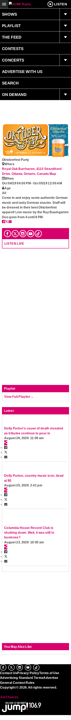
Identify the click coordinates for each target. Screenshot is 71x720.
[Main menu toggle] (4, 4)
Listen (60, 4)
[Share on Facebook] (3, 221)
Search (10, 83)
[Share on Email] (10, 221)
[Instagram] (22, 233)
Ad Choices (9, 697)
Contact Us (8, 673)
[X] (15, 233)
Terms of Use (49, 673)
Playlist (11, 26)
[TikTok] (38, 233)
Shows (9, 14)
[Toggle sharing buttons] (5, 442)
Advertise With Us (22, 71)
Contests (13, 48)
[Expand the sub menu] (65, 14)
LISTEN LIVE (14, 243)
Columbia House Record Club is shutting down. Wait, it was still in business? (29, 532)
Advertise (50, 677)
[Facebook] (7, 233)
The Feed (11, 37)
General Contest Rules (17, 682)
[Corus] (0, 692)
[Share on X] (6, 221)
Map (53, 173)
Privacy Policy (28, 673)
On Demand (14, 94)
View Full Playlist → (19, 396)
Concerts (13, 60)
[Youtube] (30, 233)
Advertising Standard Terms (21, 677)
